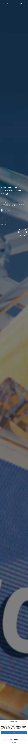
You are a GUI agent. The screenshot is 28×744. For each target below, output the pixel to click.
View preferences (14, 739)
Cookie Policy (13, 742)
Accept (14, 732)
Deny (14, 735)
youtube (4, 222)
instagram (5, 220)
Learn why (7, 210)
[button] (26, 721)
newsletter (5, 224)
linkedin (4, 217)
